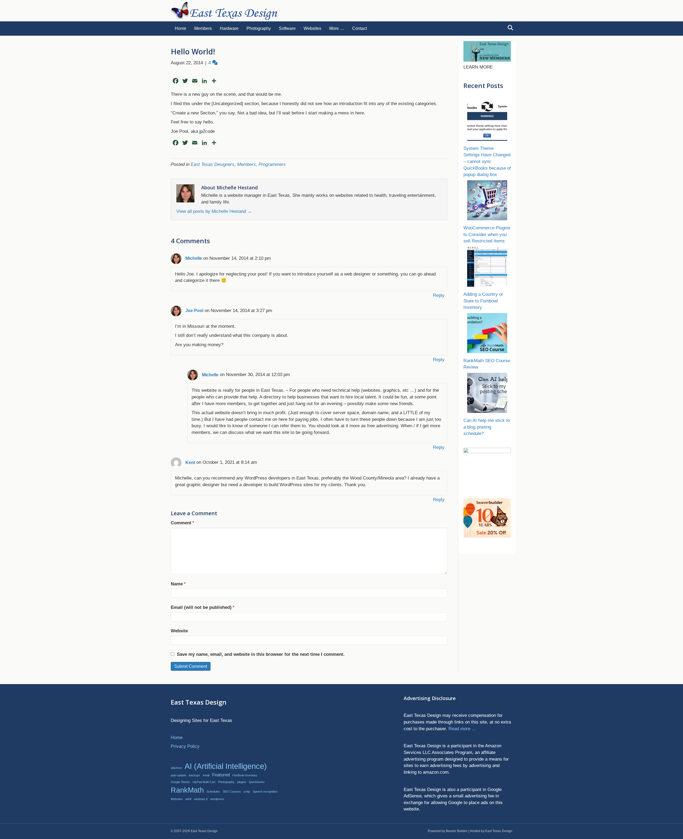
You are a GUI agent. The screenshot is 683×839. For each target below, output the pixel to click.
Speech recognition (265, 791)
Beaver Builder (456, 831)
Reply (438, 295)
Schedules (213, 791)
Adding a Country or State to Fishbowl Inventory (483, 301)
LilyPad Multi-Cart (204, 782)
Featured (221, 774)
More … (336, 28)
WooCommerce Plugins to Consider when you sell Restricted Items (486, 234)
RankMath (187, 790)
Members (203, 28)
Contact (359, 28)
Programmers (272, 164)
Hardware (229, 28)
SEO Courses (232, 791)
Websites (312, 28)
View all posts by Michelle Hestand (214, 211)
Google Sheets (180, 782)
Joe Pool (194, 310)
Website (179, 630)
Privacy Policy (185, 746)
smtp (247, 791)
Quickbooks (257, 782)
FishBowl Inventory (244, 775)
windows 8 (201, 799)
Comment (182, 522)
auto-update (178, 775)
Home (180, 28)
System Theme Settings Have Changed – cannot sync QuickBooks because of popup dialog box (487, 161)
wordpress (217, 799)
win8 (188, 799)
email (206, 775)
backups (194, 775)
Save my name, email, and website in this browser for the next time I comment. (261, 654)
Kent (190, 462)
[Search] (509, 28)
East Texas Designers (213, 164)
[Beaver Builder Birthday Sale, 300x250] (487, 517)
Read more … (462, 728)
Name (178, 583)
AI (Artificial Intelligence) (226, 766)
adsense (176, 767)
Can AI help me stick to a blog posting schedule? (486, 427)
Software (287, 28)
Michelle (193, 258)
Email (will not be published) (203, 607)
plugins (241, 782)
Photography (259, 28)
